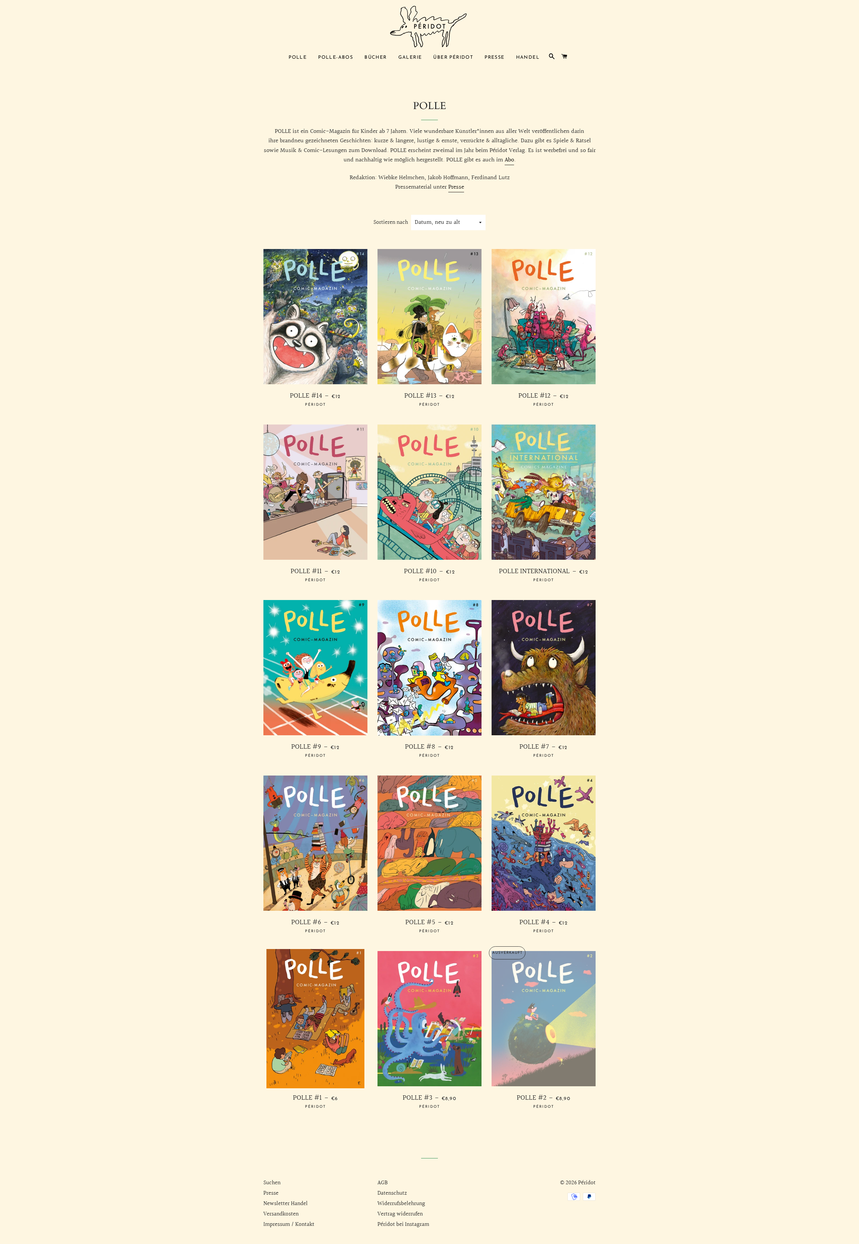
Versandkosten (281, 1213)
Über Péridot (453, 57)
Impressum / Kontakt (288, 1224)
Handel (528, 57)
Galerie (410, 57)
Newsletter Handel (285, 1203)
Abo (509, 160)
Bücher (375, 57)
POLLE (298, 57)
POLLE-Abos (335, 57)
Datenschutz (392, 1193)
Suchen (272, 1182)
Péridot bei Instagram (403, 1224)
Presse (494, 57)
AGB (382, 1182)
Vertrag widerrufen (400, 1213)
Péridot (587, 1182)
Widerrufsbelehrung (401, 1203)
